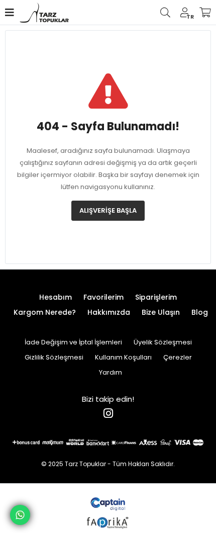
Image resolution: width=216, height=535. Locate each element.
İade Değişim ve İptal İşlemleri (73, 342)
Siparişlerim (156, 297)
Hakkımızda (108, 312)
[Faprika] (108, 521)
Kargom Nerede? (45, 312)
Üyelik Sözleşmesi (163, 342)
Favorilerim (103, 297)
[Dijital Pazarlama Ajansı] (108, 503)
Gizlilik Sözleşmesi (54, 357)
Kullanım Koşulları (123, 357)
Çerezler (177, 357)
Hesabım (55, 297)
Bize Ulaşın (161, 312)
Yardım (110, 372)
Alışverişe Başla (108, 210)
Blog (199, 312)
